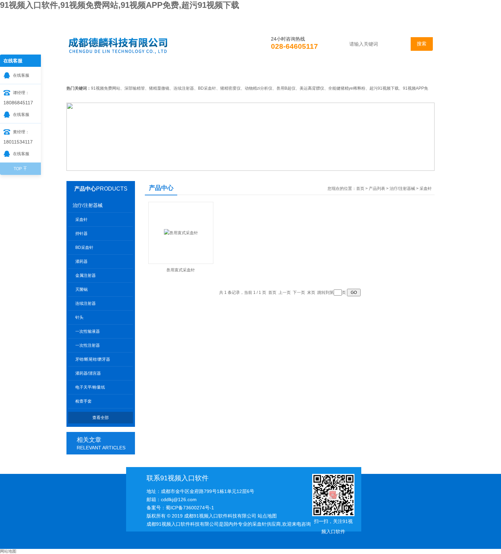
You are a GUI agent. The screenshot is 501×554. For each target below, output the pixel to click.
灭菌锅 (81, 289)
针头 (79, 317)
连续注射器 (85, 303)
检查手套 (83, 401)
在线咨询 (363, 73)
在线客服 (21, 75)
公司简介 (128, 73)
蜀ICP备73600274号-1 (190, 507)
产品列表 (377, 188)
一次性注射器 (87, 345)
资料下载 (316, 73)
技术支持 (269, 73)
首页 (86, 73)
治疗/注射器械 (88, 205)
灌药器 (81, 261)
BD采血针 (84, 247)
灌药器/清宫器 (88, 373)
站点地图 (267, 516)
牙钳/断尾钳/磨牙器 (92, 359)
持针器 (81, 233)
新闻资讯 (175, 73)
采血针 (81, 219)
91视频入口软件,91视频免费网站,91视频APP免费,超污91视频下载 (119, 5)
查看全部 (100, 417)
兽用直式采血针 (180, 270)
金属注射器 (85, 275)
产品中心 (85, 189)
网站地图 (8, 551)
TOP (18, 168)
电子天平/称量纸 (90, 387)
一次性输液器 (87, 331)
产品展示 (222, 73)
